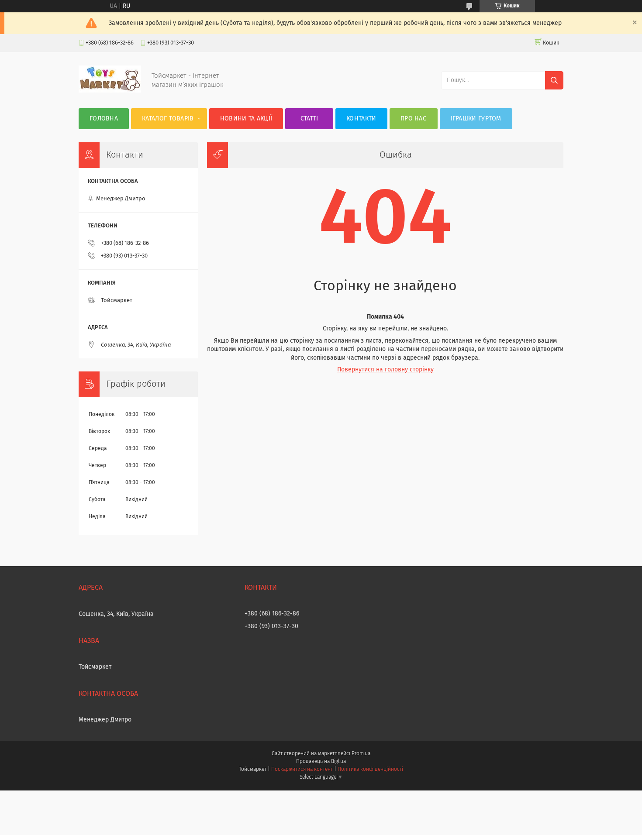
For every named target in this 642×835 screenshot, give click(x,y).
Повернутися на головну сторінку (385, 370)
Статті (309, 119)
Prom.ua (361, 753)
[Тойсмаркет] (110, 91)
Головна (104, 119)
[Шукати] (554, 80)
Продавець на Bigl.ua (321, 761)
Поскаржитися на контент (302, 769)
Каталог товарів (168, 119)
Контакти (361, 119)
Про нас (413, 119)
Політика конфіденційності (370, 769)
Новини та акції (246, 119)
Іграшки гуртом (476, 119)
